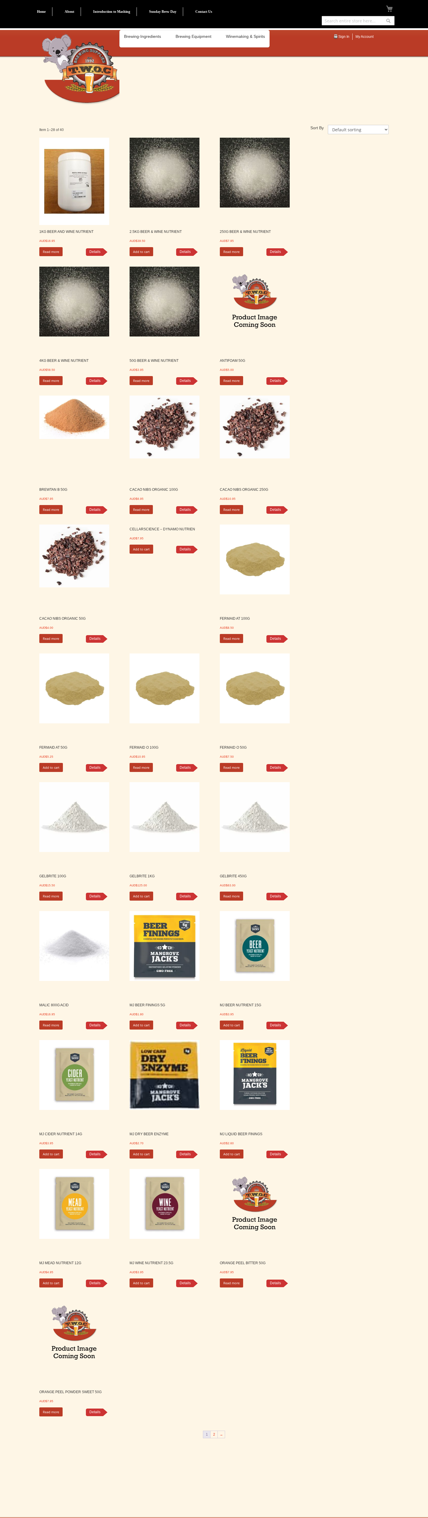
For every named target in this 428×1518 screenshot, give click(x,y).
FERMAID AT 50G (53, 747)
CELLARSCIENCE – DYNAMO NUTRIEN (162, 529)
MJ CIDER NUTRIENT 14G (60, 1134)
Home (41, 12)
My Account (365, 37)
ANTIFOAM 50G (232, 361)
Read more (51, 251)
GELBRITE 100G (52, 876)
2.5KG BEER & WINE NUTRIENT (156, 232)
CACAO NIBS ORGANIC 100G (154, 490)
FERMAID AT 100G (235, 619)
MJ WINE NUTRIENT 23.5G (151, 1263)
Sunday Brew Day (162, 12)
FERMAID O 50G (233, 747)
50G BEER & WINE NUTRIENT (154, 361)
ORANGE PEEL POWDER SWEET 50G (70, 1392)
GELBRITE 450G (233, 876)
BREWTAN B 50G (53, 490)
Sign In (343, 37)
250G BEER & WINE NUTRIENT (245, 232)
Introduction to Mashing (111, 12)
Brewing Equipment (193, 36)
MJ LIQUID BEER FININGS (241, 1134)
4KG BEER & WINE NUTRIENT (64, 361)
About (69, 12)
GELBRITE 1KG (142, 876)
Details (94, 252)
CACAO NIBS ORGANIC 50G (62, 619)
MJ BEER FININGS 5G (147, 1005)
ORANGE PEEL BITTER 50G (243, 1263)
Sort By (317, 127)
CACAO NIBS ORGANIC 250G (244, 490)
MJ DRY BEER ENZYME (149, 1134)
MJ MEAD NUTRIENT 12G (60, 1263)
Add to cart (141, 251)
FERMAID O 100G (144, 747)
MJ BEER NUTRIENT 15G (240, 1005)
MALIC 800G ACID (54, 1005)
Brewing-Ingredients (142, 36)
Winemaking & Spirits (245, 36)
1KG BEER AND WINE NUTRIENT (66, 232)
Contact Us (203, 12)
